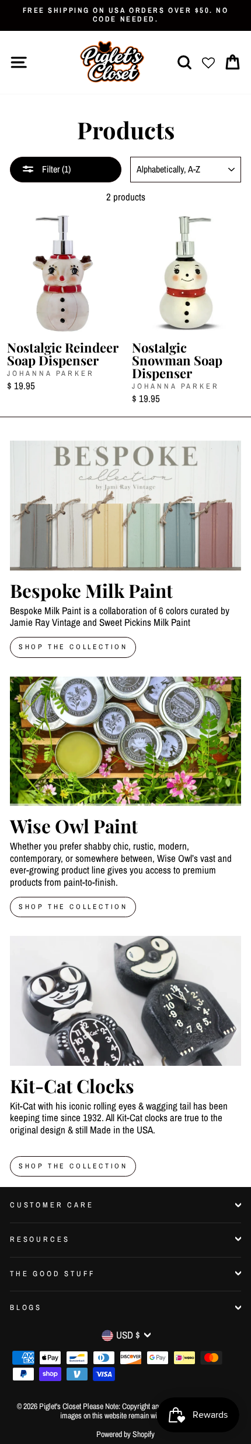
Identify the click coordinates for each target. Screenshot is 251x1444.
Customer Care (52, 1205)
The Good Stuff (52, 1274)
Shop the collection (73, 906)
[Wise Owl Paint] (125, 741)
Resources (39, 1239)
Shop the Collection (73, 1166)
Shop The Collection (73, 646)
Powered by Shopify (125, 1434)
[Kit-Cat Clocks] (125, 1001)
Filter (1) (55, 169)
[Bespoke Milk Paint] (125, 505)
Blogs (26, 1307)
